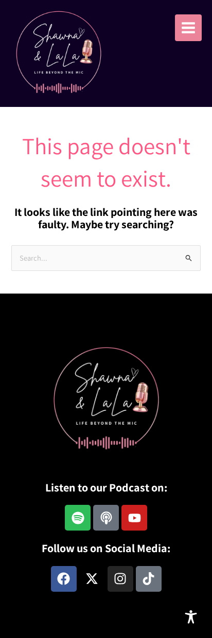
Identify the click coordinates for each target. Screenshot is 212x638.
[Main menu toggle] (188, 27)
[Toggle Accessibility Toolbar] (191, 617)
